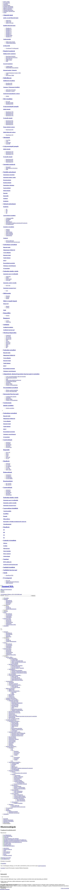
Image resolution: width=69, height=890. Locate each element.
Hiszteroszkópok (17, 786)
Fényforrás (16, 753)
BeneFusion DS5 (9, 129)
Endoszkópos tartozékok (8, 174)
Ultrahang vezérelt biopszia (9, 265)
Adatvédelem (6, 848)
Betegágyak (6, 318)
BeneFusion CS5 (9, 135)
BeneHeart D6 (9, 83)
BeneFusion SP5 (9, 120)
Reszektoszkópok (17, 777)
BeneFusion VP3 (9, 115)
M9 (6, 347)
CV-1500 (8, 464)
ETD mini (8, 280)
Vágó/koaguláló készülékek (20, 797)
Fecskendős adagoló (7, 118)
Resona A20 (8, 339)
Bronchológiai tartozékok (9, 263)
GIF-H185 (8, 443)
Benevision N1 (9, 58)
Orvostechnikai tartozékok (10, 387)
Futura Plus (8, 322)
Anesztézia (8, 382)
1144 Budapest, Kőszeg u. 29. (7, 594)
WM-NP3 (8, 463)
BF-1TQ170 (8, 484)
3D (6, 209)
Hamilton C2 (8, 33)
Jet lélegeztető (12, 697)
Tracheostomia (7, 402)
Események (8, 607)
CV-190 (7, 467)
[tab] (34, 832)
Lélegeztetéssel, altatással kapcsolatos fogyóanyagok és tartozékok (21, 374)
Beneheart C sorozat (10, 91)
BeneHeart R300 (9, 102)
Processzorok (17, 752)
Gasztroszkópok (7, 188)
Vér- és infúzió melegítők (14, 718)
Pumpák (7, 220)
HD (7, 210)
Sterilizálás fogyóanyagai (8, 330)
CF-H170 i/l (8, 474)
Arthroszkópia (9, 235)
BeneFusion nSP (9, 122)
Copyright (3, 868)
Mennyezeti (5, 303)
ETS (7, 290)
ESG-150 (8, 452)
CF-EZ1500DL (9, 478)
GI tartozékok (6, 268)
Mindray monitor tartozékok (12, 390)
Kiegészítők (5, 195)
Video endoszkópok (18, 791)
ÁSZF (4, 850)
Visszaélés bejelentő (7, 855)
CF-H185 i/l (8, 476)
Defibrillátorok (7, 78)
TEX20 (7, 341)
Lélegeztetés (8, 619)
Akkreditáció (8, 617)
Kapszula (5, 193)
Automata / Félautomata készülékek (11, 87)
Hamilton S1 (8, 28)
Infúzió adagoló (6, 109)
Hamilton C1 (8, 30)
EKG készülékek (7, 99)
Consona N (8, 335)
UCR (7, 456)
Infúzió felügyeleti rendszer (9, 132)
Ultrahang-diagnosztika (8, 10)
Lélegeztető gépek (8, 15)
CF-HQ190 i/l (9, 477)
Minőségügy (8, 602)
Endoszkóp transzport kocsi (9, 288)
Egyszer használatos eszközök (20, 783)
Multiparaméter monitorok (9, 53)
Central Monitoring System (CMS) (13, 72)
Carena (7, 320)
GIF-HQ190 (8, 444)
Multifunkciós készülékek (9, 80)
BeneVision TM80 (10, 75)
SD (6, 211)
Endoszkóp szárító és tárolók (9, 282)
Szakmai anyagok (7, 648)
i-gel (7, 379)
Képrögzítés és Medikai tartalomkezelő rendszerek (16, 223)
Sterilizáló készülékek (8, 327)
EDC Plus (8, 285)
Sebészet (8, 229)
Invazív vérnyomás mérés (11, 391)
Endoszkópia (8, 616)
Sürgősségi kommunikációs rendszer (11, 93)
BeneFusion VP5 (9, 111)
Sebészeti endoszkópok (8, 7)
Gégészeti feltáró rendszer (19, 796)
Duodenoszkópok (7, 182)
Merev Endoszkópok (18, 794)
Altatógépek (6, 137)
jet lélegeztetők (6, 45)
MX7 (7, 345)
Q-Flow (7, 307)
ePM (7, 61)
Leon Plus (8, 140)
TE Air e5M (8, 337)
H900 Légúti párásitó (10, 41)
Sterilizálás (5, 4)
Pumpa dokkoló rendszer (9, 127)
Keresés (33, 595)
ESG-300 (8, 457)
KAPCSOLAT (6, 853)
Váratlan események (7, 849)
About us (2, 592)
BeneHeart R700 (9, 103)
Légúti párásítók (7, 39)
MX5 (7, 346)
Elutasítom (7, 889)
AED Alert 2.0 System (11, 89)
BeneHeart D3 (9, 84)
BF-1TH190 (8, 483)
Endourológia (17, 779)
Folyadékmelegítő (10, 224)
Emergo (7, 315)
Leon (7, 141)
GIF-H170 (8, 442)
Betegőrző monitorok (9, 51)
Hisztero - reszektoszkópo (19, 787)
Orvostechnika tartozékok (11, 377)
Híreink (7, 606)
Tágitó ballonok (6, 257)
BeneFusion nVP (9, 113)
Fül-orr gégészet (9, 234)
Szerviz (4, 642)
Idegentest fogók (7, 255)
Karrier (4, 854)
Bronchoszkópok (7, 180)
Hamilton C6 (8, 36)
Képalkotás (5, 201)
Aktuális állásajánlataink (11, 608)
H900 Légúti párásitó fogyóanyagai (13, 380)
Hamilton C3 (8, 31)
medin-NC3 (8, 20)
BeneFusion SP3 (9, 124)
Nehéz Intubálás (9, 233)
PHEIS (7, 96)
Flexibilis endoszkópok (8, 6)
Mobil (4, 310)
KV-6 (7, 453)
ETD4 (7, 277)
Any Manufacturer (7, 835)
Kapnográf (8, 167)
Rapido (7, 298)
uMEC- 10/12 (9, 60)
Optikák (15, 754)
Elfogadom (2, 889)
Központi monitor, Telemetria (10, 70)
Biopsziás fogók (6, 247)
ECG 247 (8, 101)
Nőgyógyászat (9, 231)
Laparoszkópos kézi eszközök (20, 773)
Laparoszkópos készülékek (9, 215)
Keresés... (3, 595)
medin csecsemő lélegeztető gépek (10, 17)
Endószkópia (8, 623)
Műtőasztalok (7, 293)
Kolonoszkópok (6, 190)
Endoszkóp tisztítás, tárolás (9, 177)
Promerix (8, 296)
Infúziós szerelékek (8, 405)
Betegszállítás (7, 313)
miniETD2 (8, 276)
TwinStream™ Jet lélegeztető (12, 48)
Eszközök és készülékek (8, 226)
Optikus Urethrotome (18, 776)
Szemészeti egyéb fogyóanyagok (13, 242)
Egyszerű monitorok (8, 63)
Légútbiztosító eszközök (11, 381)
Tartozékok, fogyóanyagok (9, 11)
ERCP (4, 260)
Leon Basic (8, 142)
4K (6, 213)
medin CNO (8, 21)
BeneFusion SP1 (9, 123)
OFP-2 (7, 454)
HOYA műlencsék (10, 240)
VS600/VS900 (9, 66)
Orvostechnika (9, 615)
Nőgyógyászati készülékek (19, 788)
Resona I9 (8, 342)
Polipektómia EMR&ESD (9, 250)
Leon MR (8, 143)
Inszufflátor (8, 219)
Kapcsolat (8, 604)
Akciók (4, 12)
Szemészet (5, 238)
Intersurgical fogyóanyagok (11, 394)
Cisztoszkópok (17, 775)
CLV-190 (8, 468)
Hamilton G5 (9, 29)
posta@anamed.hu (42, 865)
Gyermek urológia (18, 780)
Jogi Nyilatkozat (6, 851)
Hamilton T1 (8, 34)
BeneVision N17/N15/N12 (11, 57)
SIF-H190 (8, 446)
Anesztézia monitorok (9, 164)
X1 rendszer (8, 466)
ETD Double (9, 279)
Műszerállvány (9, 221)
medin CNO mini (9, 22)
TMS (7, 74)
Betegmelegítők (12, 717)
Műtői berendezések (7, 8)
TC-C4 (7, 458)
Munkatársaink (9, 601)
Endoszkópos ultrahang (8, 185)
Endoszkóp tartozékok (9, 350)
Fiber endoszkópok (18, 792)
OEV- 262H (8, 469)
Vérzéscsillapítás (7, 252)
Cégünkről (5, 631)
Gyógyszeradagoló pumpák (11, 106)
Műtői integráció (9, 583)
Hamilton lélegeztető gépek (9, 25)
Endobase (5, 198)
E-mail (20, 594)
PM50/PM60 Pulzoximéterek (12, 67)
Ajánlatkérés (6, 814)
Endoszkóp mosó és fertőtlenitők (10, 274)
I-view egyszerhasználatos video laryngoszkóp (16, 376)
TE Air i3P (8, 336)
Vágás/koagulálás (9, 218)
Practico (7, 297)
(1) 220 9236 (16, 594)
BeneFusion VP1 (9, 114)
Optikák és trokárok (18, 803)
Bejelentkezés (9, 589)
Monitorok (16, 751)
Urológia (8, 230)
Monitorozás (8, 621)
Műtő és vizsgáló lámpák (10, 301)
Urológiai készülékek (18, 781)
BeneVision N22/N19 (10, 56)
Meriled (7, 306)
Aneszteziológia (6, 5)
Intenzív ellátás (6, 1)
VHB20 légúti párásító (11, 43)
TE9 (7, 340)
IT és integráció (6, 2)
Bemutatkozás (9, 600)
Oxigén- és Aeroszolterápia (11, 385)
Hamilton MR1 (9, 35)
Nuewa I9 (8, 343)
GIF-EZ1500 (9, 447)
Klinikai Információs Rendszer (12, 581)
